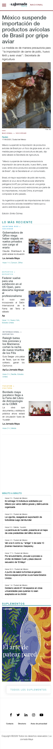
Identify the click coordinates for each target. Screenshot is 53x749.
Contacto (9, 724)
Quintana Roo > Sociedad (11, 228)
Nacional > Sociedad (14, 133)
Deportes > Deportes (8, 273)
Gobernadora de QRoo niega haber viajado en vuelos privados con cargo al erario (12, 240)
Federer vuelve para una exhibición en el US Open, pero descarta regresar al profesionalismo (13, 287)
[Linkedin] (25, 715)
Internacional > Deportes (12, 333)
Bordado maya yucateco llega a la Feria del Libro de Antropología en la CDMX (13, 398)
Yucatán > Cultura (8, 387)
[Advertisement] (26, 463)
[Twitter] (18, 715)
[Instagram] (33, 715)
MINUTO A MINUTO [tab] (12, 493)
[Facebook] (11, 715)
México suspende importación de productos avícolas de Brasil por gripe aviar (26, 30)
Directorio (22, 724)
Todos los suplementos (28, 689)
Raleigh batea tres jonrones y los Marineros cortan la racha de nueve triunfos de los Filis (13, 346)
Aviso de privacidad (39, 724)
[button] (5, 644)
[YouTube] (41, 715)
